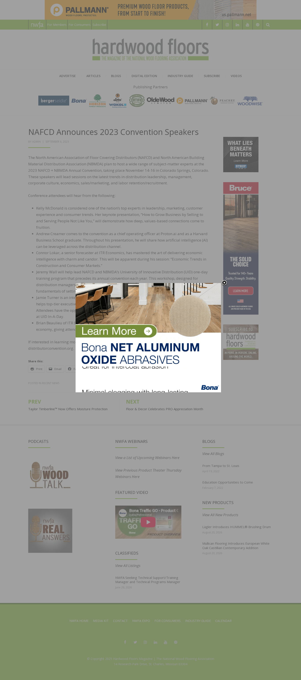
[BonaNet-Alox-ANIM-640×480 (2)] (148, 337)
